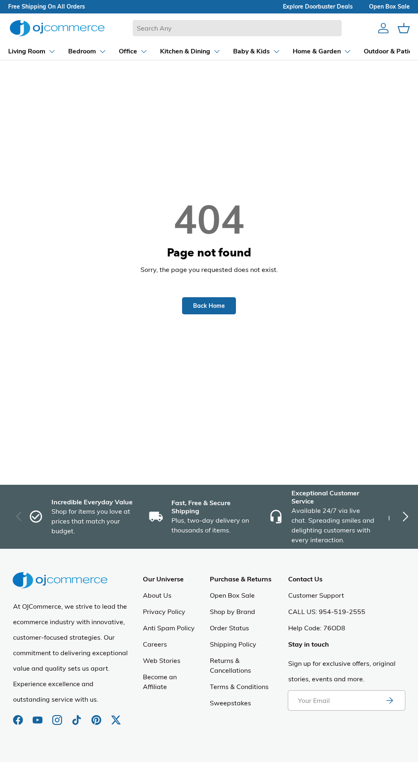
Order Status (229, 628)
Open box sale (389, 6)
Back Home (209, 305)
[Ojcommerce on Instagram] (58, 716)
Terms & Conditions (239, 686)
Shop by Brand (232, 611)
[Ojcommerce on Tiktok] (77, 716)
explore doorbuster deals (318, 6)
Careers (155, 644)
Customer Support (316, 595)
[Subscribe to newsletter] (389, 700)
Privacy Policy (164, 611)
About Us (157, 595)
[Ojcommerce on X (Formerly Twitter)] (116, 716)
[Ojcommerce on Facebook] (19, 716)
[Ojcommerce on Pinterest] (97, 716)
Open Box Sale (232, 595)
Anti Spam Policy (169, 628)
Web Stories (161, 660)
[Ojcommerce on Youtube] (38, 716)
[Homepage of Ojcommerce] (57, 28)
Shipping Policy (233, 644)
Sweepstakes (230, 703)
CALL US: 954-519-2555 (326, 611)
